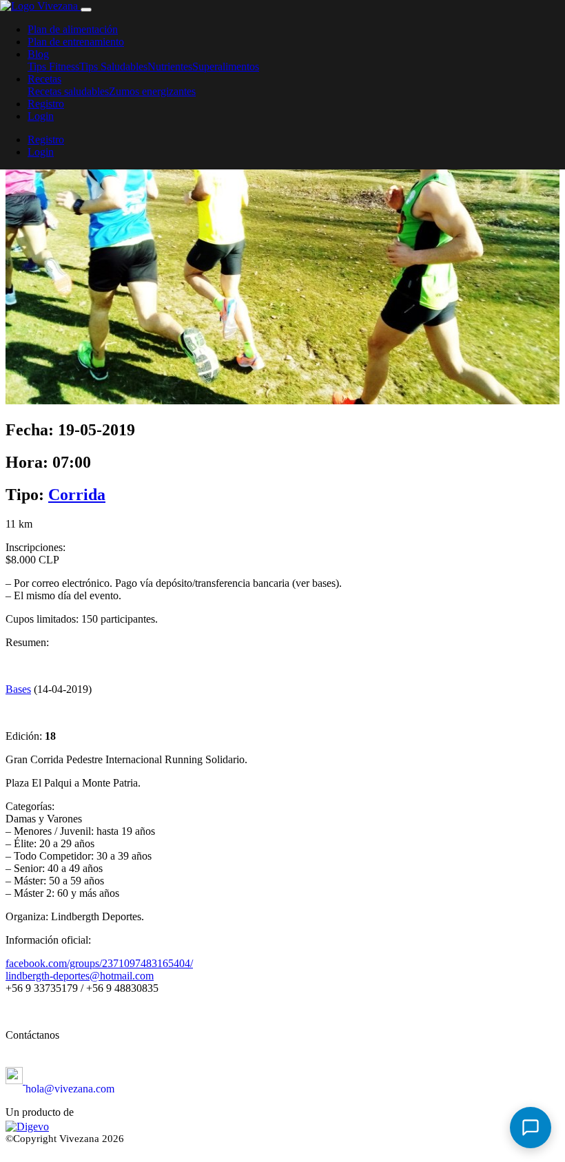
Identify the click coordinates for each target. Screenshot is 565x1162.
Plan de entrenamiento (76, 42)
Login (41, 116)
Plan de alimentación (73, 29)
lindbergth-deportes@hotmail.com (80, 976)
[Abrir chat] (530, 1127)
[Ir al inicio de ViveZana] (40, 6)
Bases (18, 689)
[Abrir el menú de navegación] (86, 10)
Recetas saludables (68, 91)
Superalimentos (225, 66)
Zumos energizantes (152, 91)
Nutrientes (169, 66)
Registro (46, 104)
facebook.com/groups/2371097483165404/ (99, 963)
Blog (38, 54)
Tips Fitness (53, 66)
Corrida (76, 495)
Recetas (44, 79)
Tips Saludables (113, 66)
